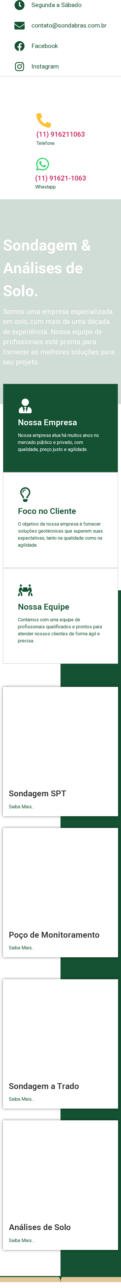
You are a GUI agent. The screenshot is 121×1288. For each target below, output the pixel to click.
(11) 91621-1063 (60, 178)
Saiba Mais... (21, 806)
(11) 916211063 (60, 134)
